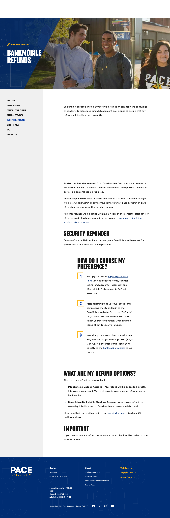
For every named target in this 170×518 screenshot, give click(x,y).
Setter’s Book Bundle (16, 110)
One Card (11, 100)
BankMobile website (114, 348)
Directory (53, 472)
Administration (91, 476)
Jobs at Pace (90, 485)
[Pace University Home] (21, 472)
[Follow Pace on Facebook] (93, 506)
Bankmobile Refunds (16, 120)
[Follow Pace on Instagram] (105, 506)
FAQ (8, 130)
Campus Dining (13, 105)
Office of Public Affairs (58, 476)
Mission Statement (92, 472)
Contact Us (12, 134)
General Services (15, 115)
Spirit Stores (13, 125)
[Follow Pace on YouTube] (112, 506)
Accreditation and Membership (97, 481)
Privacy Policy (81, 506)
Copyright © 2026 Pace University (62, 506)
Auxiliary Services (20, 44)
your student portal (117, 413)
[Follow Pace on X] (99, 506)
